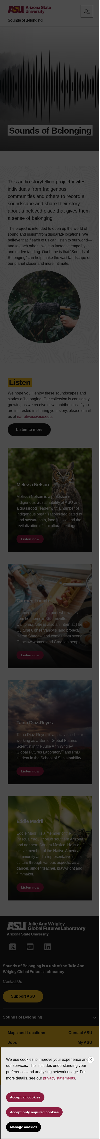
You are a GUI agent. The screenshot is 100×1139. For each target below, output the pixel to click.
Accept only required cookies (34, 1112)
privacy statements (59, 1078)
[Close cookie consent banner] (90, 1059)
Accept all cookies (25, 1097)
